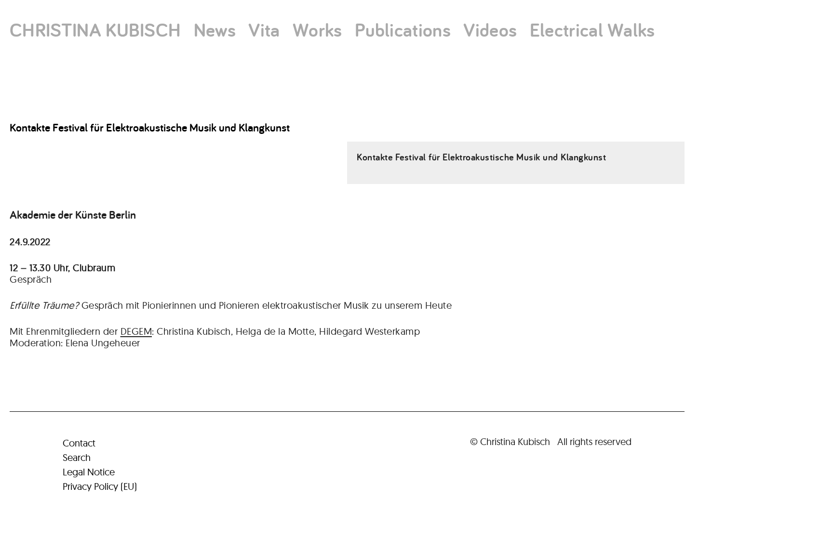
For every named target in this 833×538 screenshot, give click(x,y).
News (215, 29)
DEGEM (136, 331)
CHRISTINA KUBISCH (95, 29)
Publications (403, 29)
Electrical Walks (592, 29)
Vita (264, 29)
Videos (490, 29)
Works (317, 29)
